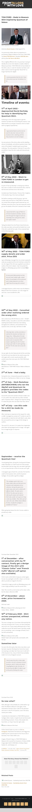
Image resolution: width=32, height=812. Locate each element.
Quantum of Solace (9, 750)
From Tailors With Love (21, 798)
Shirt (14, 58)
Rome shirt (9, 56)
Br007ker (5, 748)
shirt (24, 56)
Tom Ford (16, 750)
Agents (18, 748)
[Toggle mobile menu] (29, 4)
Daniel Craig (23, 748)
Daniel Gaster (11, 49)
